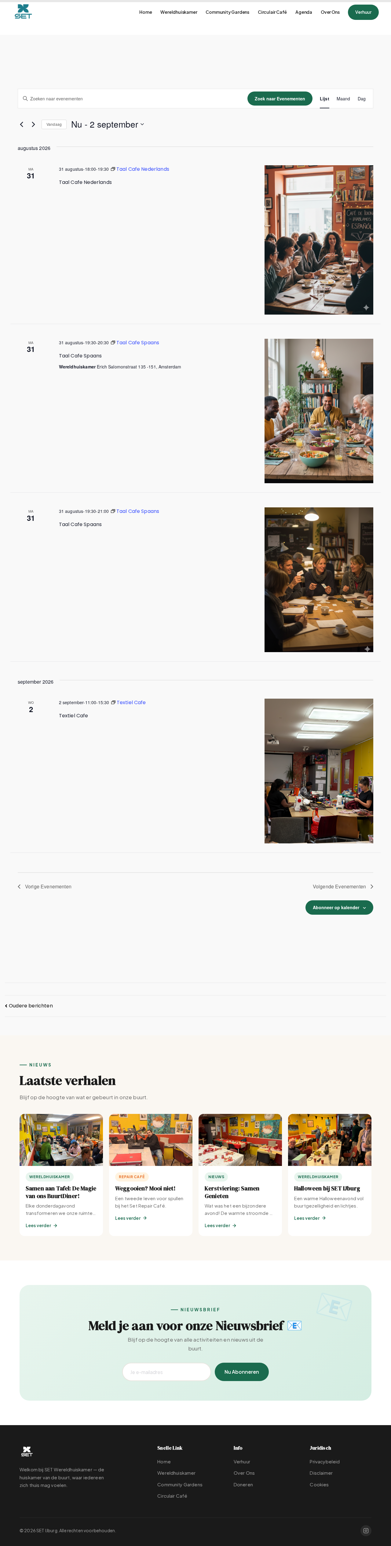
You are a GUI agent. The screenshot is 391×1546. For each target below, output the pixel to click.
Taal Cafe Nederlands (85, 182)
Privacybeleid (325, 1461)
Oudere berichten (31, 1005)
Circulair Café (272, 12)
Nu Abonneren (242, 1372)
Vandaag (54, 124)
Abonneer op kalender (336, 907)
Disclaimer (321, 1473)
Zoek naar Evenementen (280, 98)
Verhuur (363, 12)
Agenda (303, 12)
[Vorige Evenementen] (21, 124)
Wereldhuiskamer (178, 12)
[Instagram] (365, 1530)
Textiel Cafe (73, 715)
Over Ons (330, 12)
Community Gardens (227, 12)
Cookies (319, 1484)
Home (145, 12)
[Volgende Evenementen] (33, 124)
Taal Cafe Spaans (80, 355)
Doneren (243, 1484)
